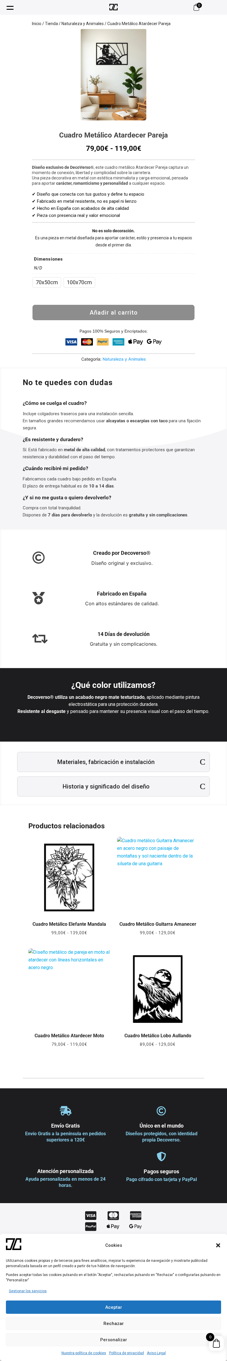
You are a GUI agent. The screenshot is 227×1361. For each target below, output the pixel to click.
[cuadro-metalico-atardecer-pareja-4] (113, 119)
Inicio (36, 23)
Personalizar (113, 1339)
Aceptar (113, 1307)
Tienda (51, 23)
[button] (218, 1245)
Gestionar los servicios (28, 1291)
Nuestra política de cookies (83, 1353)
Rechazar (113, 1323)
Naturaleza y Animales (82, 23)
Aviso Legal (156, 1353)
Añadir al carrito (114, 312)
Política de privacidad (126, 1353)
